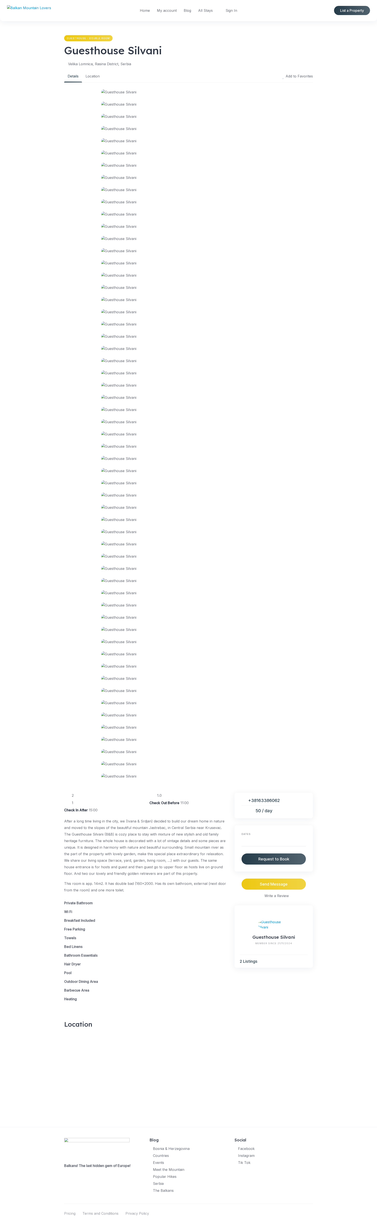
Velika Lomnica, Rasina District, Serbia (99, 64)
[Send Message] (305, 961)
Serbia (158, 1183)
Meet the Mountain (168, 1169)
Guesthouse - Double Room (88, 38)
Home (145, 10)
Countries (161, 1155)
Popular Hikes (165, 1176)
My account (167, 10)
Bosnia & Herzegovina (171, 1148)
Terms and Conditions (100, 1213)
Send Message (274, 884)
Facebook (246, 1148)
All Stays (205, 10)
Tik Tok (244, 1162)
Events (158, 1162)
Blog (187, 10)
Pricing (69, 1213)
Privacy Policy (137, 1213)
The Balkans (163, 1190)
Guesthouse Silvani (273, 937)
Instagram (246, 1155)
